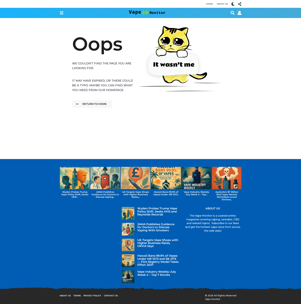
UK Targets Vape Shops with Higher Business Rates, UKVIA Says (157, 243)
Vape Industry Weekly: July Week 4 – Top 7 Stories (156, 273)
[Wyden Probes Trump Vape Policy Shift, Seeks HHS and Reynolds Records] (128, 213)
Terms (77, 295)
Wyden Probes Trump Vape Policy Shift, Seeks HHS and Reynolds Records (157, 211)
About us (65, 295)
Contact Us (111, 295)
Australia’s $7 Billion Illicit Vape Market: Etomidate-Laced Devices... (226, 196)
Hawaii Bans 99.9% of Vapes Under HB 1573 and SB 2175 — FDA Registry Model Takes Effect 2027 (158, 260)
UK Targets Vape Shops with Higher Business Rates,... (135, 194)
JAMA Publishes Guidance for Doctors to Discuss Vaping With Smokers (155, 227)
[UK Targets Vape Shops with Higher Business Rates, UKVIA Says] (128, 245)
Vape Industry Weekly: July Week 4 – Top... (196, 193)
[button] (233, 4)
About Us (222, 4)
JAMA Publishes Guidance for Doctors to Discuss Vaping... (105, 194)
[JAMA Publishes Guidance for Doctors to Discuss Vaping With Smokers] (128, 229)
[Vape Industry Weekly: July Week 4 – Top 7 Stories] (128, 276)
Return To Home (94, 103)
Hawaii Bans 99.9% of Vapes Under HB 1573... (166, 193)
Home (209, 4)
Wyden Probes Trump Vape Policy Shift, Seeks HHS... (74, 194)
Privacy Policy (92, 295)
